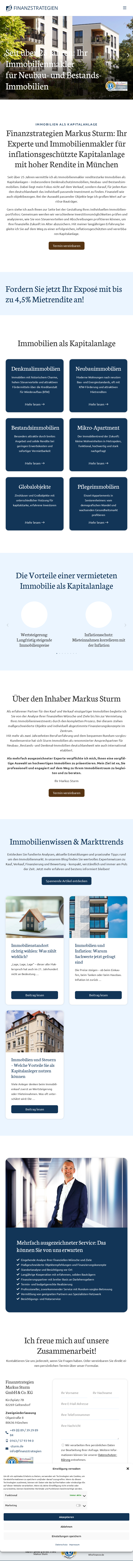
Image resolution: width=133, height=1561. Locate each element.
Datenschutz (61, 1544)
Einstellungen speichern (66, 1536)
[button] (128, 1468)
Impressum (74, 1544)
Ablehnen (66, 1526)
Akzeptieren (66, 1517)
